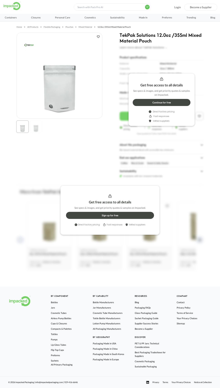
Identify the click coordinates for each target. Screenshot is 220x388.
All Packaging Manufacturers (107, 328)
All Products (32, 27)
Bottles (54, 302)
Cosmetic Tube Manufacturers (108, 313)
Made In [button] (143, 17)
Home (19, 27)
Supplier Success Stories (146, 323)
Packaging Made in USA (104, 343)
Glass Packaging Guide (146, 313)
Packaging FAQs (143, 307)
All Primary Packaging (62, 364)
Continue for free (161, 102)
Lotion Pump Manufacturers (106, 323)
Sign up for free (110, 215)
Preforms (167, 17)
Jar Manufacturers (102, 307)
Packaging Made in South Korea (108, 354)
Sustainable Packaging (146, 366)
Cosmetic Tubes (59, 313)
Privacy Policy (183, 307)
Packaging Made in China (105, 348)
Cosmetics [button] (90, 17)
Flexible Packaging (52, 27)
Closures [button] (36, 17)
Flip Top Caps (57, 350)
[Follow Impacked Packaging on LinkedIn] (147, 382)
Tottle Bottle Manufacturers (106, 318)
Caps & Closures (59, 323)
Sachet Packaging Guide (146, 318)
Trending (191, 17)
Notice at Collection (203, 382)
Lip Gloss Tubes (58, 344)
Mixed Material (85, 27)
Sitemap (181, 323)
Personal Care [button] (62, 17)
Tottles (54, 334)
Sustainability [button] (117, 17)
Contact (181, 302)
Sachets (55, 360)
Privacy (155, 382)
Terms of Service (185, 313)
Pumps (54, 339)
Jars (53, 307)
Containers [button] (11, 17)
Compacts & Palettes (61, 328)
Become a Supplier (201, 7)
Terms (165, 382)
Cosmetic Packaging (145, 361)
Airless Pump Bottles (61, 318)
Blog (212, 17)
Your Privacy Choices (187, 318)
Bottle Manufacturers (103, 302)
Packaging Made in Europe (106, 359)
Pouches (69, 27)
